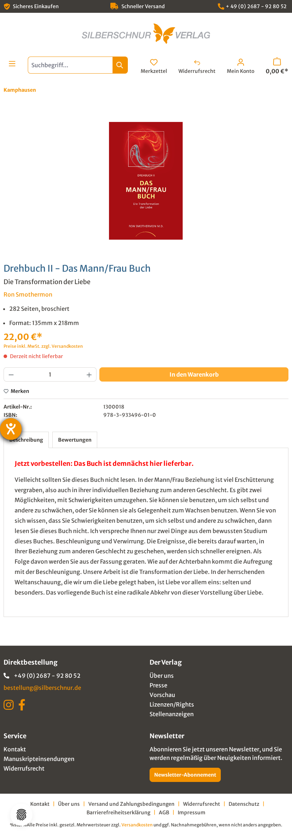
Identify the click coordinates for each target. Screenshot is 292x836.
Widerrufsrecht (24, 768)
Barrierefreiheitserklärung (118, 812)
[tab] (26, 440)
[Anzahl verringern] (11, 374)
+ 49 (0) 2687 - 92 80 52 (256, 6)
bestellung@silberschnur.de (42, 687)
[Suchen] (120, 65)
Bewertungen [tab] (75, 440)
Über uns (162, 675)
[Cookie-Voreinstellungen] (21, 814)
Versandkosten (137, 824)
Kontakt (15, 749)
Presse (158, 685)
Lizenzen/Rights (172, 704)
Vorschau (162, 694)
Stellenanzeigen (172, 714)
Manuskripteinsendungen (39, 758)
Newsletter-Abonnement (185, 775)
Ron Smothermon (28, 294)
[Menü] (12, 64)
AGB (164, 812)
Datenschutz (244, 804)
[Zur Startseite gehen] (146, 33)
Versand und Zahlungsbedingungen (131, 804)
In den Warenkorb (194, 374)
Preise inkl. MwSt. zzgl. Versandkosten (43, 346)
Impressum (191, 812)
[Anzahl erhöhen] (89, 374)
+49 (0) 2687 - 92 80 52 (47, 675)
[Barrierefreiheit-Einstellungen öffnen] (11, 429)
